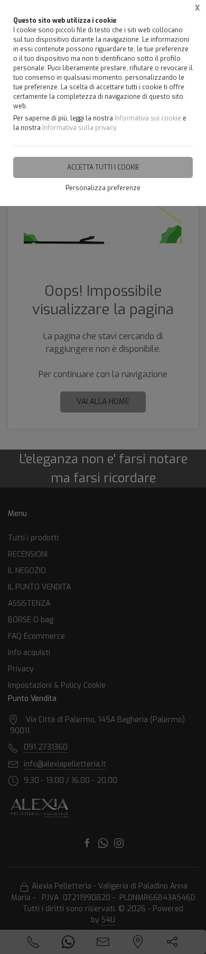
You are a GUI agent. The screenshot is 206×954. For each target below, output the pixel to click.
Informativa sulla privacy (79, 128)
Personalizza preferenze (103, 188)
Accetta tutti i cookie (103, 167)
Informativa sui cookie (148, 118)
